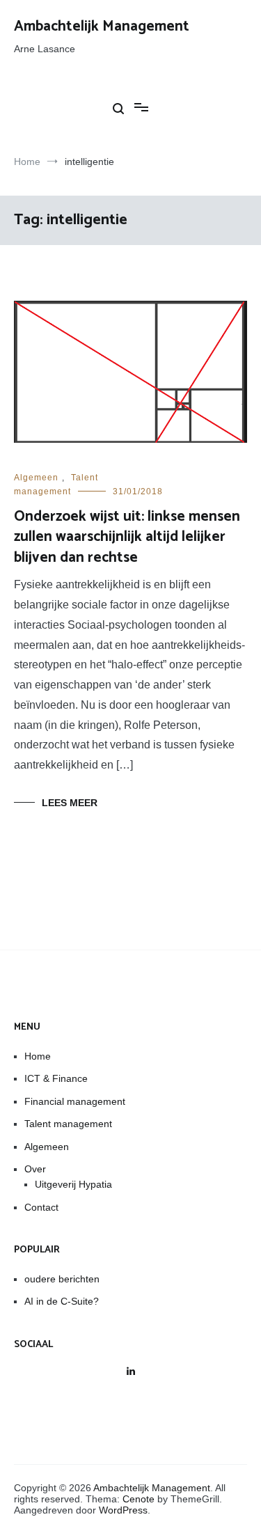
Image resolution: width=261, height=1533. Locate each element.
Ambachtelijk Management (101, 26)
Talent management (68, 1123)
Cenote (138, 1498)
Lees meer (69, 802)
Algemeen (36, 477)
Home (37, 1056)
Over (35, 1168)
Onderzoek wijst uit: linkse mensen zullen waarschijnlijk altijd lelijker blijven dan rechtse (127, 537)
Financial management (74, 1101)
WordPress (123, 1510)
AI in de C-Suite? (61, 1301)
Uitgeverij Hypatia (73, 1184)
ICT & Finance (56, 1078)
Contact (41, 1207)
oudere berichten (62, 1278)
